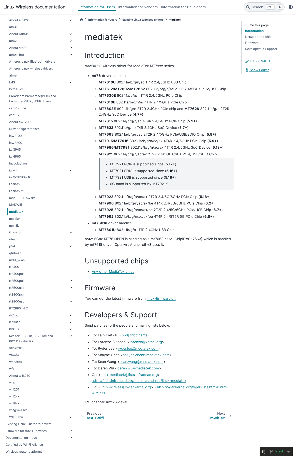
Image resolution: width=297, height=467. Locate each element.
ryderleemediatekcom (138, 348)
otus (12, 239)
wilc (12, 382)
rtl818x (14, 329)
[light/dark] (291, 7)
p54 (12, 246)
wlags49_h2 (18, 410)
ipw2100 (15, 136)
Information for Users (97, 7)
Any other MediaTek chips (113, 271)
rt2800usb (17, 301)
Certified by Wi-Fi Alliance (24, 445)
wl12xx (14, 396)
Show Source (259, 70)
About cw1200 (20, 122)
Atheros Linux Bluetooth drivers (32, 61)
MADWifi (15, 205)
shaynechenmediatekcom (146, 355)
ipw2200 (15, 143)
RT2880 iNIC (18, 308)
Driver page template (24, 129)
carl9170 (15, 115)
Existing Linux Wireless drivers (143, 19)
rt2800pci (16, 294)
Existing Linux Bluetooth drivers (29, 424)
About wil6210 (19, 375)
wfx (12, 369)
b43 (12, 82)
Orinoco (15, 232)
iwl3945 (15, 149)
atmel (13, 75)
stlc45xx (15, 348)
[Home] (81, 19)
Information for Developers (183, 7)
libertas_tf (16, 191)
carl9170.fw (17, 108)
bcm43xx (16, 89)
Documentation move (21, 438)
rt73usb (14, 322)
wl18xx (14, 403)
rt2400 (14, 267)
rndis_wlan (17, 260)
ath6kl (13, 41)
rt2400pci (16, 274)
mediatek (16, 212)
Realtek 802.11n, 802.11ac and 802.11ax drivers (31, 338)
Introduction (18, 163)
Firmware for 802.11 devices (26, 431)
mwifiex (14, 218)
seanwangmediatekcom (142, 361)
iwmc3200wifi (19, 177)
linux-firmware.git (161, 298)
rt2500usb (17, 287)
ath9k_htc (16, 55)
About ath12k (19, 20)
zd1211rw (16, 417)
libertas (14, 184)
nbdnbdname (134, 335)
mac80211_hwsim (22, 198)
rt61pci (14, 315)
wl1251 (14, 389)
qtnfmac (15, 253)
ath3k (13, 27)
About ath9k (18, 48)
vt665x (14, 355)
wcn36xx (16, 362)
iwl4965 (15, 156)
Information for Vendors (138, 7)
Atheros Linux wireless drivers (31, 68)
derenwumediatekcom (138, 368)
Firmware (252, 43)
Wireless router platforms (24, 451)
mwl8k (14, 225)
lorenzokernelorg (146, 342)
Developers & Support (261, 49)
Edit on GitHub (260, 61)
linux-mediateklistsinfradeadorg (129, 374)
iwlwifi (13, 170)
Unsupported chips (259, 37)
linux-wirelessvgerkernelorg (126, 387)
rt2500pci (16, 281)
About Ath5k (18, 34)
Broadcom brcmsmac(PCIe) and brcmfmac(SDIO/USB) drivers (32, 98)
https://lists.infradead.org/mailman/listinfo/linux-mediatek (139, 380)
